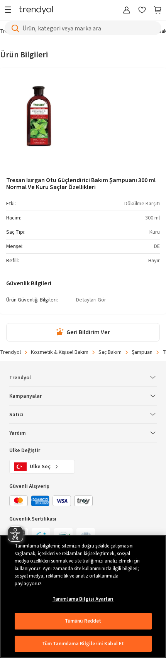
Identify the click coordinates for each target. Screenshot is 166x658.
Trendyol (10, 352)
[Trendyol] (36, 10)
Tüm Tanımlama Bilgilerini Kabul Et (83, 643)
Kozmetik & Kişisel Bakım (59, 352)
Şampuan (142, 352)
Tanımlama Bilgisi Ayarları (83, 599)
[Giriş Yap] (126, 10)
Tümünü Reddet (83, 621)
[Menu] (10, 10)
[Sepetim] (157, 10)
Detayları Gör (91, 300)
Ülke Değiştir (24, 450)
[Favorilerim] (142, 10)
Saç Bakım (110, 352)
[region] (83, 596)
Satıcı (16, 415)
